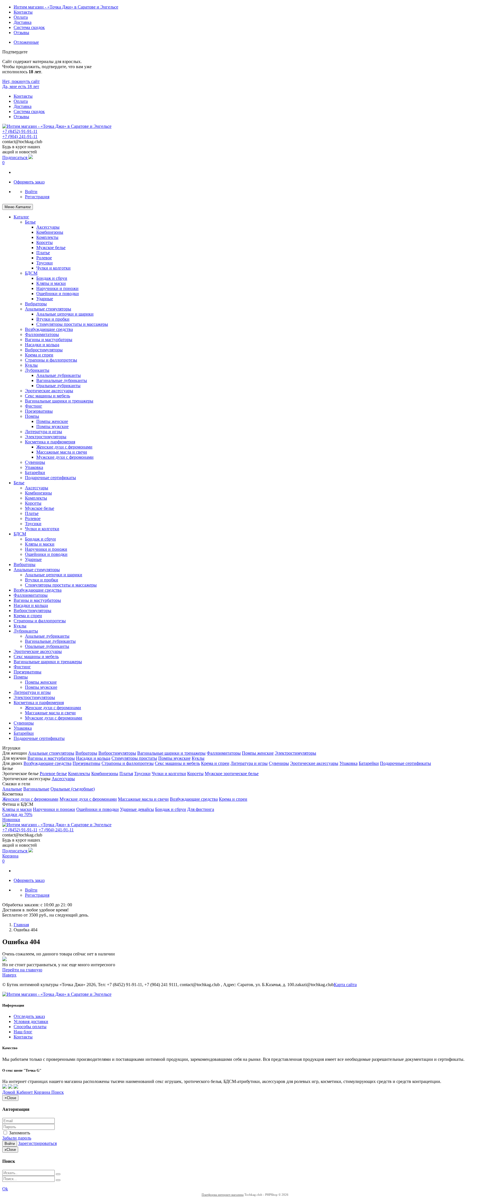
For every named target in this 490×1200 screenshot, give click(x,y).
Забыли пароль (16, 1138)
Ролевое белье (53, 773)
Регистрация (37, 196)
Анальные (12, 788)
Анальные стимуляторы (48, 308)
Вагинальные (36, 788)
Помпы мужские (52, 426)
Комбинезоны (49, 232)
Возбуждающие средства (49, 329)
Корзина (10, 855)
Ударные (44, 298)
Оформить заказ (29, 182)
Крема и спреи (39, 354)
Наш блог (23, 1031)
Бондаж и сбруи (51, 278)
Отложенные (26, 42)
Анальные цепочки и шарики (65, 314)
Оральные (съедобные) (72, 788)
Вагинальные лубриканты (61, 380)
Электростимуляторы (45, 436)
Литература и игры (43, 431)
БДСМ (31, 273)
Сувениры (35, 462)
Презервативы (39, 411)
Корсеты (44, 242)
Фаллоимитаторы (42, 334)
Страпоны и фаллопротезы (51, 360)
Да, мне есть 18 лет (20, 86)
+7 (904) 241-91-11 (19, 136)
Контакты (23, 12)
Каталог (21, 216)
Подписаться (15, 157)
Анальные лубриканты (58, 375)
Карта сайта (345, 984)
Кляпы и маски (51, 283)
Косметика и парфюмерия (50, 441)
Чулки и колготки (53, 268)
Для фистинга (200, 809)
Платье (43, 252)
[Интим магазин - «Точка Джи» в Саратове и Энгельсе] (56, 126)
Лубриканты (37, 370)
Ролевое (44, 257)
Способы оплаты (30, 1026)
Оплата (21, 17)
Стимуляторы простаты (134, 758)
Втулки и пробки (52, 319)
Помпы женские (52, 421)
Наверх (9, 974)
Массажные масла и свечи (61, 452)
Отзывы (21, 32)
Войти (31, 191)
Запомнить (19, 1132)
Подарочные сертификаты (50, 477)
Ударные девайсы (137, 809)
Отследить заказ (29, 1016)
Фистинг (33, 406)
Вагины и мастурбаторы (48, 339)
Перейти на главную (22, 969)
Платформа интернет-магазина (223, 1194)
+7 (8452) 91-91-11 (19, 131)
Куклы (31, 365)
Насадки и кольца (42, 344)
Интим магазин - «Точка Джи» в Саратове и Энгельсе (66, 7)
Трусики (44, 262)
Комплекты (47, 237)
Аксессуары (48, 227)
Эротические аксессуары (49, 390)
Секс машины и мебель (47, 395)
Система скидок (29, 27)
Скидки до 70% (17, 814)
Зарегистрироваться (37, 1143)
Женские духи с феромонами (64, 446)
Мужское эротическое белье (232, 773)
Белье (30, 222)
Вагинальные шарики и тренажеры (59, 400)
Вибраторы (36, 303)
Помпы (32, 416)
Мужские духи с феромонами (65, 457)
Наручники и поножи (57, 288)
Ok (5, 1188)
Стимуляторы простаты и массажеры (72, 324)
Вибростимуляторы (44, 349)
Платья (126, 773)
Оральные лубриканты (58, 385)
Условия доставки (31, 1021)
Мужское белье (51, 247)
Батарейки (35, 472)
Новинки (11, 819)
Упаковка (34, 467)
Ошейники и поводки (57, 293)
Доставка (22, 22)
